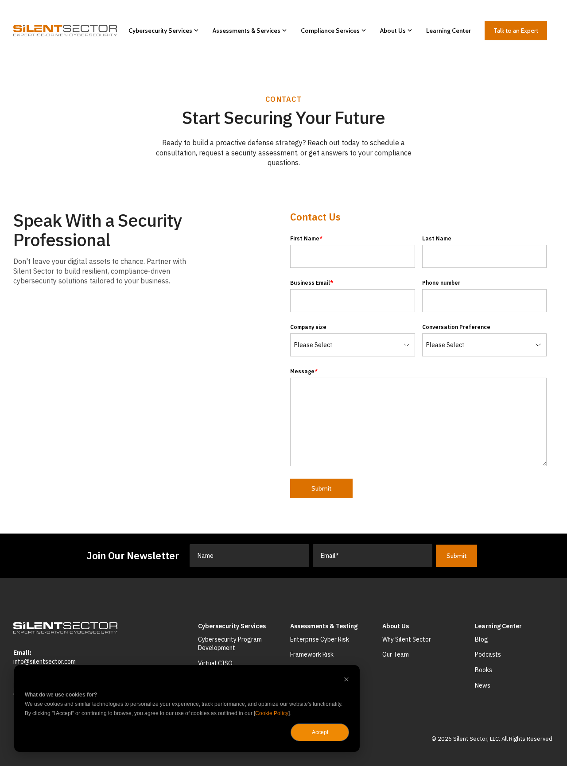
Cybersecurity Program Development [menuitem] (230, 643)
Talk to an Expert (515, 31)
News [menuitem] (482, 685)
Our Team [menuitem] (395, 654)
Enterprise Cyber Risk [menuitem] (319, 639)
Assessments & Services (246, 31)
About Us (393, 31)
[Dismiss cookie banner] (346, 680)
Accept (320, 732)
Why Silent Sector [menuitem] (406, 639)
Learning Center (448, 31)
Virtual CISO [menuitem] (215, 663)
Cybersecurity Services (160, 31)
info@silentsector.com (44, 661)
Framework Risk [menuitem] (312, 654)
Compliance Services (330, 31)
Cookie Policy (271, 713)
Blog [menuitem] (481, 639)
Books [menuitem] (483, 670)
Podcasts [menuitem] (488, 654)
